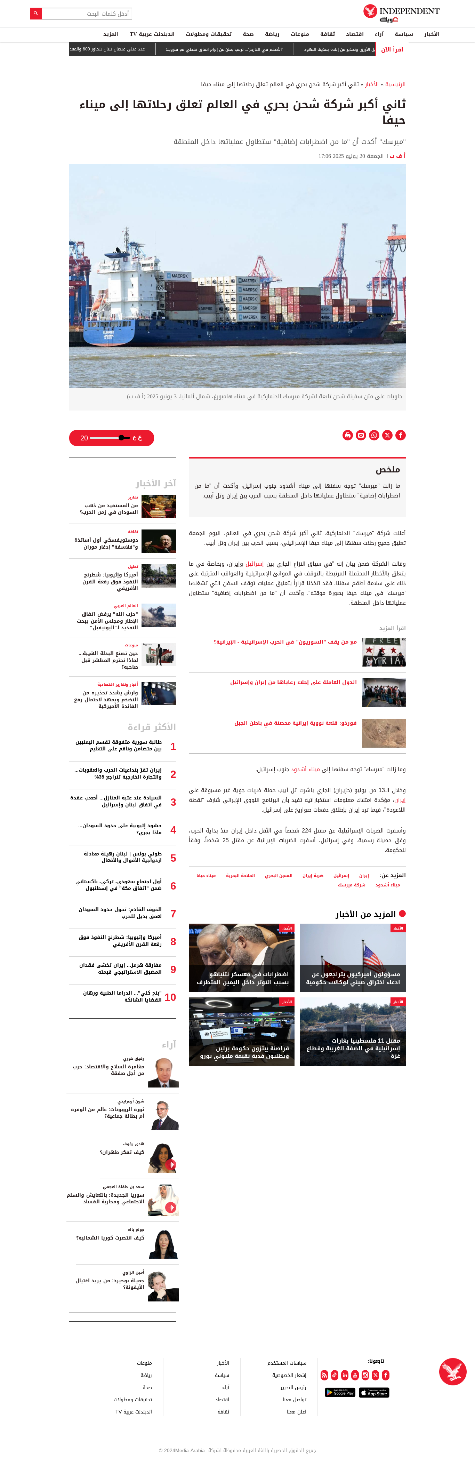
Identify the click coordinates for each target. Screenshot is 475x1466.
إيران (400, 800)
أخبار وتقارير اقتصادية (117, 684)
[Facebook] (385, 1375)
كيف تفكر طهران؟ (122, 1152)
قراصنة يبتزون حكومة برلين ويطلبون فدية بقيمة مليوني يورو (244, 1052)
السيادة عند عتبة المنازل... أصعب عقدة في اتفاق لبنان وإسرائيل (116, 801)
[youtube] (355, 1375)
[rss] (324, 1375)
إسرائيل (253, 563)
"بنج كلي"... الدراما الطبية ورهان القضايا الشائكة (122, 996)
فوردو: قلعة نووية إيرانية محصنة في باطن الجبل (295, 723)
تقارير (133, 497)
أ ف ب (397, 156)
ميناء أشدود (304, 769)
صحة (248, 34)
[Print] (348, 435)
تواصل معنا (294, 1399)
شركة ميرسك (351, 885)
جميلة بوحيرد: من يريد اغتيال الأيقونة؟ (109, 1284)
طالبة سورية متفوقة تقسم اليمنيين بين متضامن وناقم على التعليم (118, 746)
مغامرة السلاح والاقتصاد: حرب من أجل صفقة (108, 1070)
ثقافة (327, 34)
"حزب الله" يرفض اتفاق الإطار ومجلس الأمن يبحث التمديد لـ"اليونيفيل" (107, 620)
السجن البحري (278, 875)
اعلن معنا (296, 1411)
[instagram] (365, 1375)
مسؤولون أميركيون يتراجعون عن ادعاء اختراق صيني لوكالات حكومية (353, 978)
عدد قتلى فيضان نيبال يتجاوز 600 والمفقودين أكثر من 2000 (113, 49)
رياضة (272, 34)
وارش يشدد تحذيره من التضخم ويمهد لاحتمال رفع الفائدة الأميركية (106, 699)
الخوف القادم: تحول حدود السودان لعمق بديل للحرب (120, 913)
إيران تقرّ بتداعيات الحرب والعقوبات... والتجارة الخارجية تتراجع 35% (118, 773)
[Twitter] (375, 1375)
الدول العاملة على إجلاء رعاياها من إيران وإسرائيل (293, 682)
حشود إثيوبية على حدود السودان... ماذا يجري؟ (120, 829)
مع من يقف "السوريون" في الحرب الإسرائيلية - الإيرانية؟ (285, 642)
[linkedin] (344, 1375)
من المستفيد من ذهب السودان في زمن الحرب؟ (109, 509)
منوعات (300, 34)
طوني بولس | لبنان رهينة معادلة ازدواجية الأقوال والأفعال (123, 857)
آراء (379, 34)
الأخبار (432, 34)
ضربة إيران (313, 875)
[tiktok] (334, 1375)
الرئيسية (395, 84)
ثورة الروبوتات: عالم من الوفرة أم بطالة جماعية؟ (107, 1113)
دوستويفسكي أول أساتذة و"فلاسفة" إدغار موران (106, 543)
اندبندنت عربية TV (152, 34)
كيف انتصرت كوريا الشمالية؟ (110, 1238)
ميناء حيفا (206, 875)
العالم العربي (126, 605)
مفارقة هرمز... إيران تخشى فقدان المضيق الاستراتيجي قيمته (120, 969)
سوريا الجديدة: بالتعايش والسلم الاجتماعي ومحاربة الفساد (105, 1198)
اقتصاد (355, 34)
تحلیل (133, 566)
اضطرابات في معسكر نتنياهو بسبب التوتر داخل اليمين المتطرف (243, 978)
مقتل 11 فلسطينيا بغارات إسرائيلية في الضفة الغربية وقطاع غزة (353, 1048)
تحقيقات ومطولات (209, 34)
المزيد (111, 34)
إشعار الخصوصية (289, 1375)
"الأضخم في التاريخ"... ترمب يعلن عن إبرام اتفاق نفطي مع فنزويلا (248, 49)
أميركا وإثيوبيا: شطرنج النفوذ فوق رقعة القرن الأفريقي (110, 581)
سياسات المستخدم (286, 1363)
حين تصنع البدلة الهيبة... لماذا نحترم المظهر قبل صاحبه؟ (108, 660)
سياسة (404, 34)
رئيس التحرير (293, 1387)
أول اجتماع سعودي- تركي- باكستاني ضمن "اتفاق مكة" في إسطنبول (118, 885)
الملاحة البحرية (240, 875)
